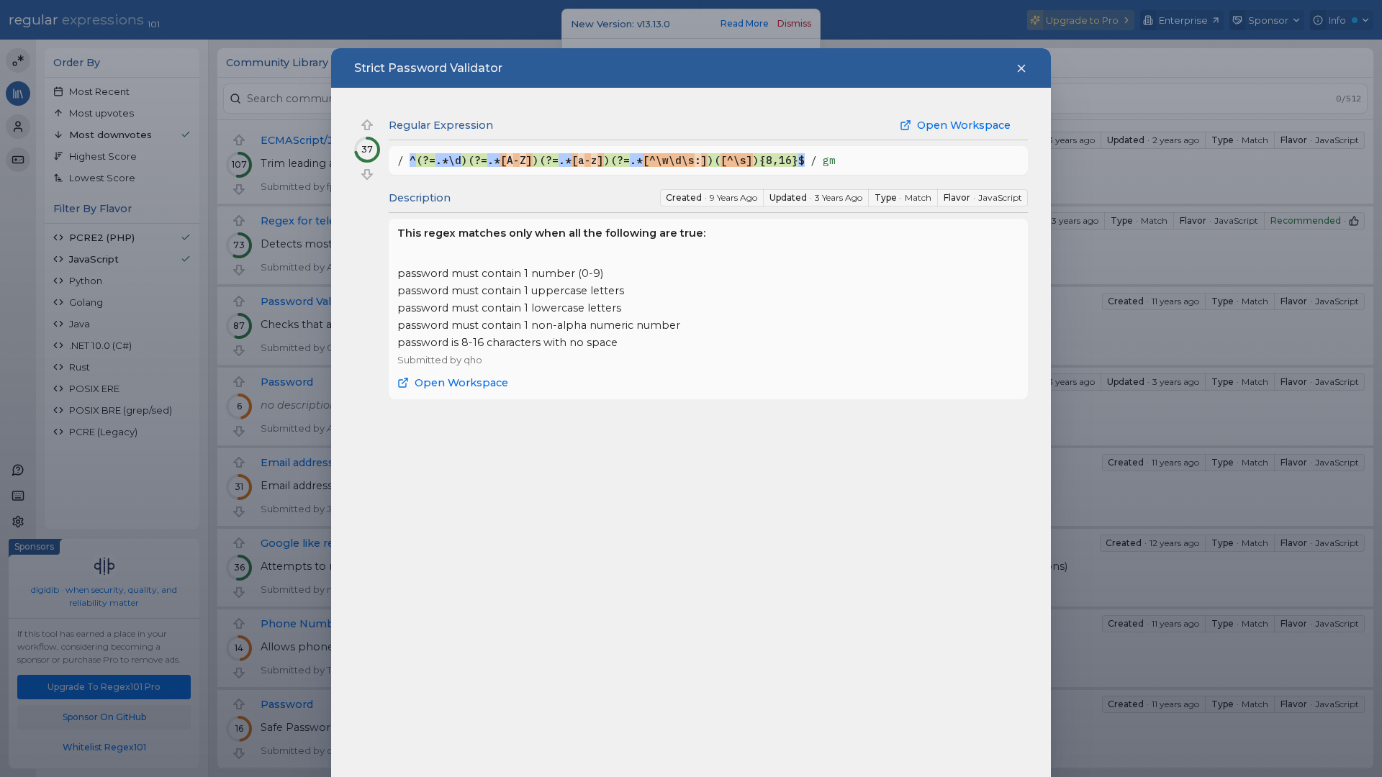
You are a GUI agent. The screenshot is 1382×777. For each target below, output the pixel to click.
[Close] (1021, 68)
